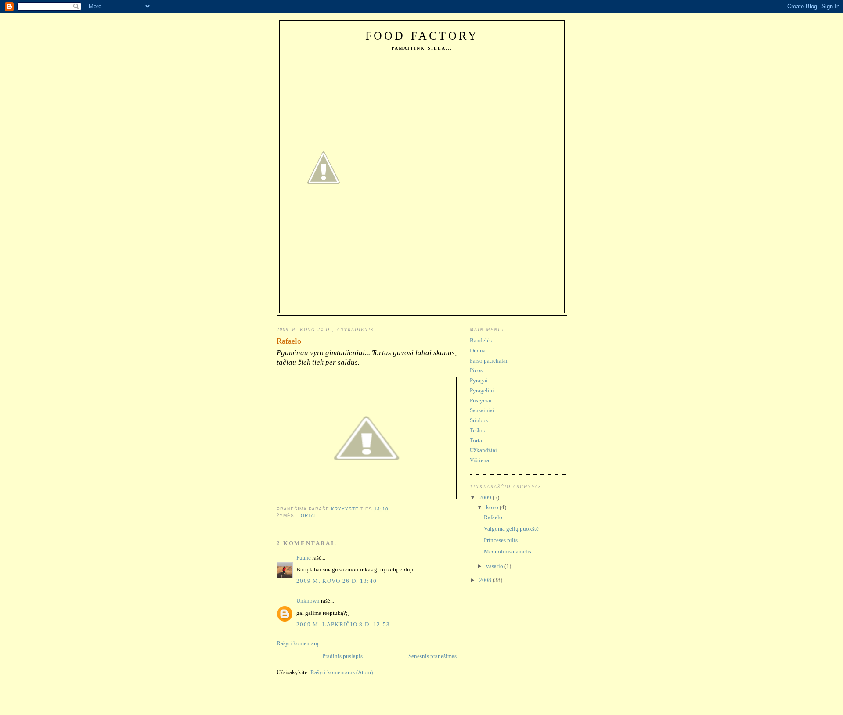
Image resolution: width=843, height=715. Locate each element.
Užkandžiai (483, 450)
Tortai (307, 515)
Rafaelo (493, 517)
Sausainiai (482, 410)
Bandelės (481, 340)
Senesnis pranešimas (432, 656)
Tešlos (477, 430)
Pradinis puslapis (342, 656)
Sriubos (479, 420)
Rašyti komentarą (297, 643)
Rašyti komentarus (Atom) (341, 672)
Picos (476, 370)
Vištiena (479, 460)
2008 (486, 580)
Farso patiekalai (489, 360)
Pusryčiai (481, 400)
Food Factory (422, 35)
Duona (478, 350)
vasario (495, 566)
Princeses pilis (501, 540)
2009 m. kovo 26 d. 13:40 (336, 581)
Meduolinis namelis (507, 551)
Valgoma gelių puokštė (511, 528)
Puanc (303, 557)
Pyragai (479, 380)
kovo (493, 507)
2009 (486, 497)
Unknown (308, 600)
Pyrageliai (482, 390)
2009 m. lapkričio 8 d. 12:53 (343, 624)
